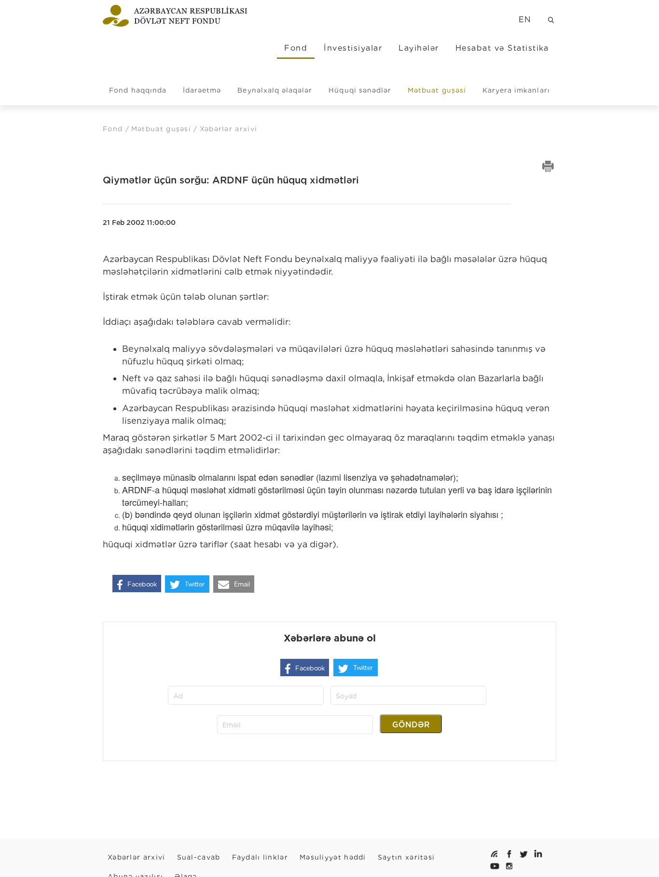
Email (242, 584)
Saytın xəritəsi (406, 857)
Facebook (141, 584)
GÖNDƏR (411, 724)
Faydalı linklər (260, 857)
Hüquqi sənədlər (360, 90)
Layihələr (418, 48)
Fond (295, 48)
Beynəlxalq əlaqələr (274, 90)
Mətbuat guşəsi (437, 90)
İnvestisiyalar (353, 48)
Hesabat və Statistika (502, 48)
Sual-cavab (198, 857)
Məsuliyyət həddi (333, 857)
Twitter (195, 584)
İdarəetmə (202, 90)
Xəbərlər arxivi (136, 857)
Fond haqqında (137, 90)
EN (525, 19)
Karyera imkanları (516, 90)
